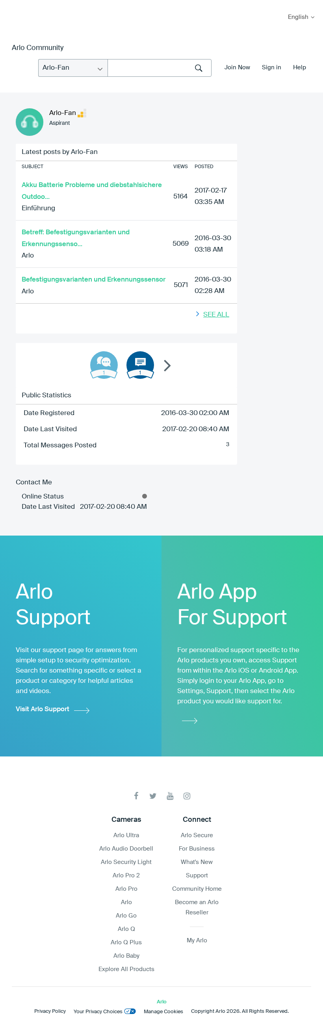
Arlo (28, 255)
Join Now (237, 67)
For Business (197, 849)
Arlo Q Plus (126, 942)
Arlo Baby (126, 956)
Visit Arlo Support (42, 709)
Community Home (197, 889)
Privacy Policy (50, 1011)
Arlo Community (37, 48)
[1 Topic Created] (140, 365)
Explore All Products (126, 969)
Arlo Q (126, 929)
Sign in (271, 67)
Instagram (187, 796)
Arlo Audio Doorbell (126, 849)
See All (216, 314)
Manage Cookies (163, 1011)
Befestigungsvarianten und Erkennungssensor (93, 279)
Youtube (170, 796)
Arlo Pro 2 (126, 876)
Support (197, 876)
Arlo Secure (197, 835)
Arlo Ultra (126, 835)
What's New (197, 862)
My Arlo (11, 5)
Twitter (153, 796)
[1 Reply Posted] (104, 365)
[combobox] (160, 68)
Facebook (136, 796)
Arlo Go (126, 916)
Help (299, 67)
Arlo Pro (126, 889)
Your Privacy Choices (98, 1011)
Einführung (38, 208)
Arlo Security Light (126, 862)
